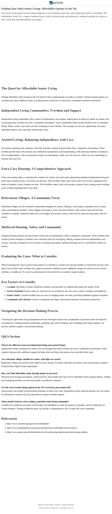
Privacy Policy (49, 505)
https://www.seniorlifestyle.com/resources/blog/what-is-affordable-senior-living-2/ (42, 428)
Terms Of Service (68, 505)
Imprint (40, 505)
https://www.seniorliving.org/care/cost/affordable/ (28, 424)
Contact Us (58, 505)
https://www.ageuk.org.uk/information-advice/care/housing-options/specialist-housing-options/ (47, 432)
